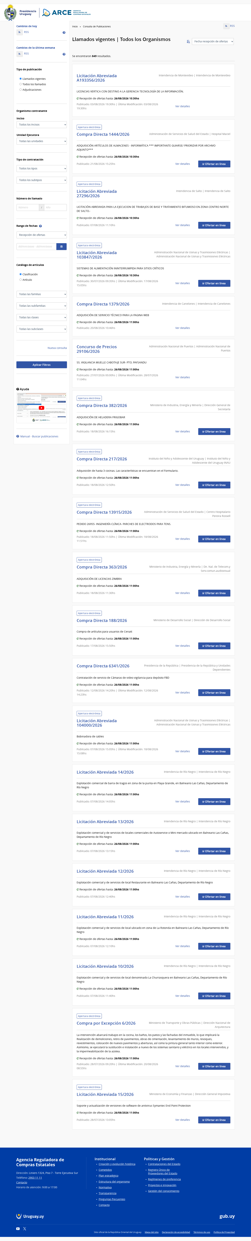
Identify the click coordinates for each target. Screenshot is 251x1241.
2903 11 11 (35, 1178)
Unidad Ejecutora (28, 135)
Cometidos (105, 1170)
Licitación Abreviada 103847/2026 (97, 255)
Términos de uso (201, 1232)
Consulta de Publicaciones (97, 26)
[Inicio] (48, 12)
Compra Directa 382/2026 (103, 405)
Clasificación (30, 274)
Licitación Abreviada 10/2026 (106, 966)
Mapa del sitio (152, 1232)
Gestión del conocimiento (163, 1191)
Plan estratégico (108, 1175)
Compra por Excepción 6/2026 (107, 1023)
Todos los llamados (34, 84)
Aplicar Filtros (42, 365)
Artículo (27, 280)
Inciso (20, 118)
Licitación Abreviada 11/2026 (106, 916)
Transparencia (107, 1193)
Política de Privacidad (224, 1232)
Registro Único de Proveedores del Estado (162, 1171)
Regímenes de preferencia (164, 1179)
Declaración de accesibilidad (176, 1232)
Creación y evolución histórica (117, 1164)
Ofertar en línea (217, 164)
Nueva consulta (57, 348)
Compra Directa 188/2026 (103, 620)
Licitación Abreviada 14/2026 (106, 772)
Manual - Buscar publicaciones (38, 436)
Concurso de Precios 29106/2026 (97, 349)
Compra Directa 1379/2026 (104, 304)
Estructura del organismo (114, 1181)
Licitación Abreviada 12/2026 (106, 871)
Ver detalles (183, 106)
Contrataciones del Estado (164, 1164)
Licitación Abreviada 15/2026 (106, 1094)
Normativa (105, 1187)
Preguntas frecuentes (112, 1199)
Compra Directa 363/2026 (103, 567)
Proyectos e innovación (162, 1185)
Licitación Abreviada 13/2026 (106, 821)
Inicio (75, 26)
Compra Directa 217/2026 (103, 459)
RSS (26, 32)
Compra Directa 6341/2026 (104, 666)
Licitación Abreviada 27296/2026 (97, 193)
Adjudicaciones (32, 90)
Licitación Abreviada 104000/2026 (97, 723)
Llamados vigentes (34, 79)
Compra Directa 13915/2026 (105, 512)
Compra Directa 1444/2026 (104, 134)
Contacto (21, 1182)
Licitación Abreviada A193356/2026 (97, 78)
